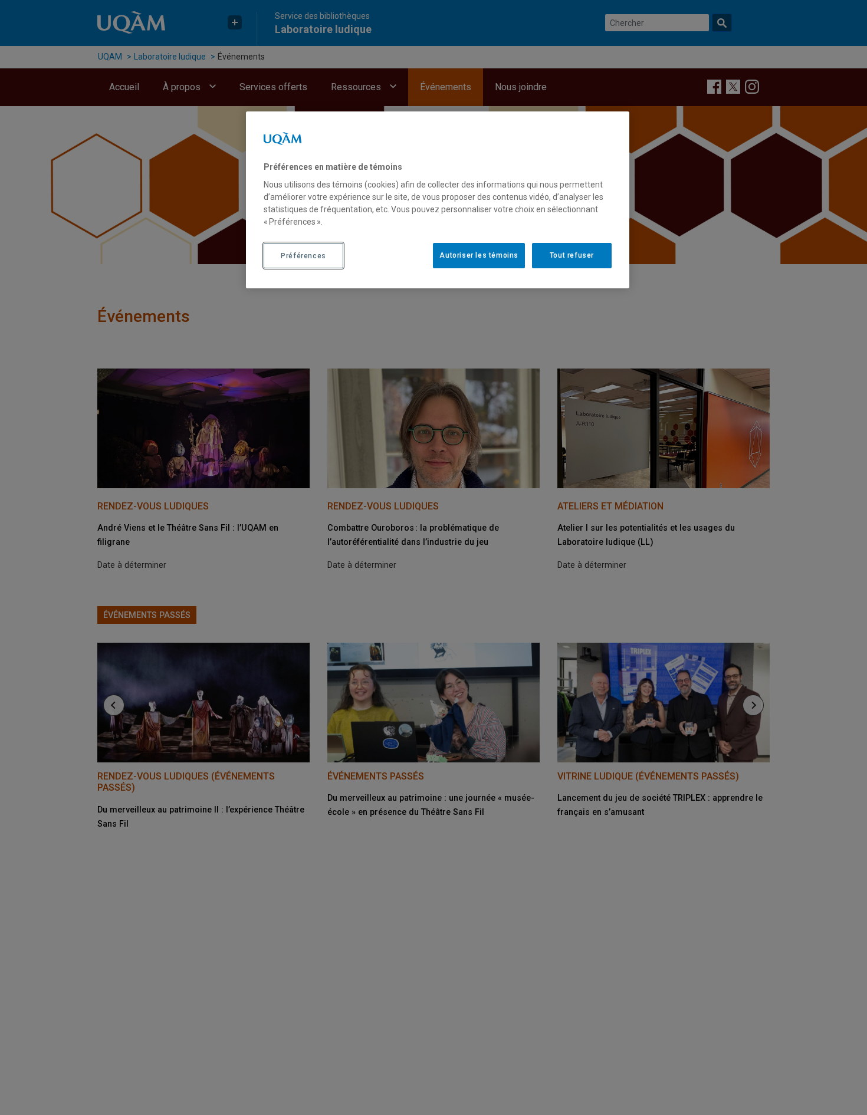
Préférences (303, 256)
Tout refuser (572, 256)
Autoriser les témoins (478, 256)
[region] (437, 199)
